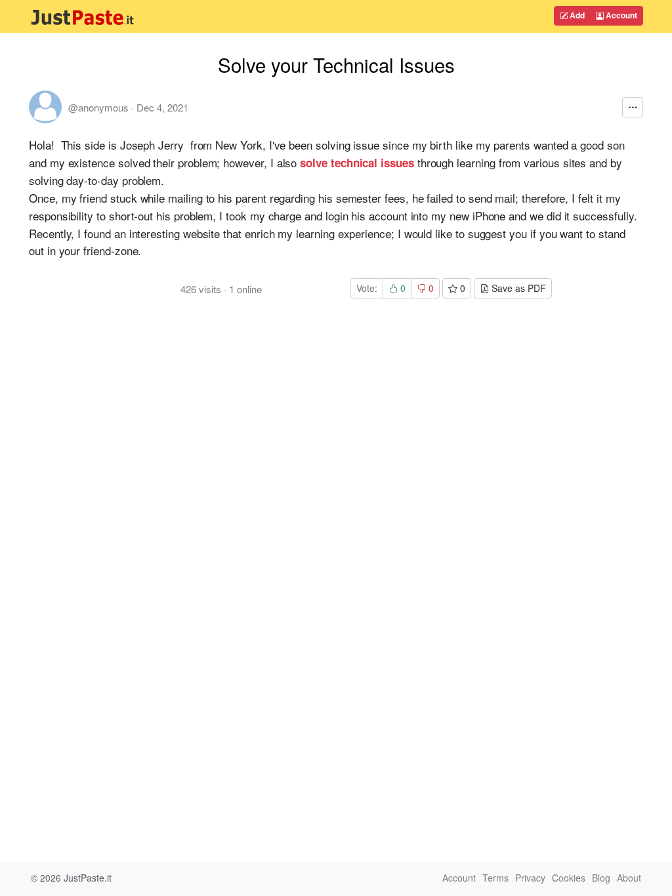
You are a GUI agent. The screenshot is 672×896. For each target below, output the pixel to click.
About (629, 877)
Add (576, 15)
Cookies (568, 877)
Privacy (530, 877)
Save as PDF (517, 288)
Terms (495, 877)
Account (620, 15)
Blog (601, 877)
